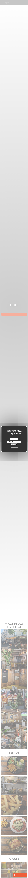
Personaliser (14, 444)
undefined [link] (14, 448)
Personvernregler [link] (14, 447)
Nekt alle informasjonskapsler (14, 441)
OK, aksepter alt (14, 438)
